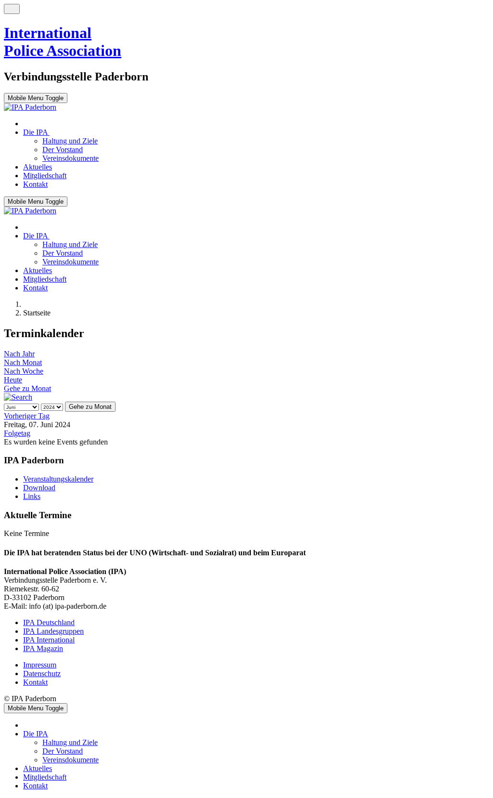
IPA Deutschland (49, 622)
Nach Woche (23, 371)
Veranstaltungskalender (58, 479)
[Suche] (18, 397)
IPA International (49, 640)
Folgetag (17, 433)
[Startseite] (28, 123)
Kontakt (35, 682)
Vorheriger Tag (27, 416)
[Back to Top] (12, 9)
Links (31, 496)
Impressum (39, 665)
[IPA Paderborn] (30, 107)
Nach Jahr (19, 354)
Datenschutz (42, 673)
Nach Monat (23, 362)
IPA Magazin (43, 648)
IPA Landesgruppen (53, 631)
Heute (13, 380)
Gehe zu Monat (27, 388)
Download (39, 488)
